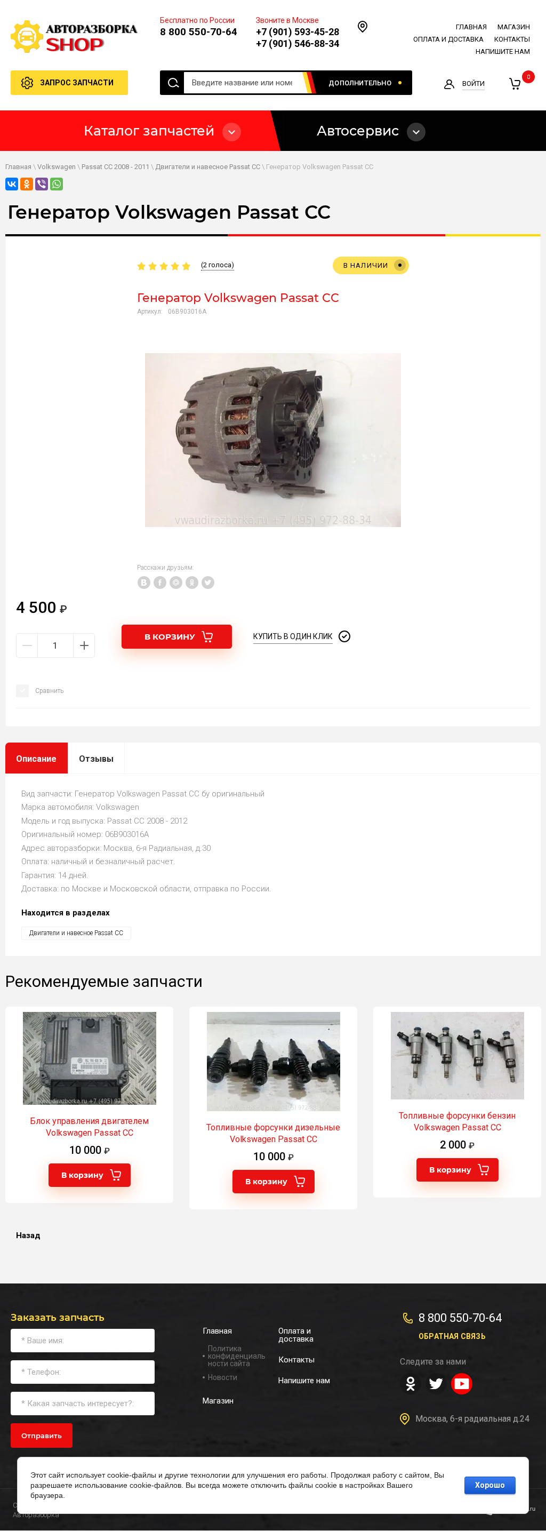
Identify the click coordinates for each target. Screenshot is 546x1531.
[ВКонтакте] (11, 184)
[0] (514, 83)
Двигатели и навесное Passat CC (207, 167)
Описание (36, 759)
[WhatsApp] (56, 184)
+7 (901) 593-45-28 (297, 31)
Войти (473, 83)
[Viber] (41, 184)
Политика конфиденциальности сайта (237, 1356)
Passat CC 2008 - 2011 (115, 167)
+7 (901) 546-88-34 (297, 43)
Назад (28, 1235)
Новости (222, 1377)
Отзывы (96, 759)
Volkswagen (56, 167)
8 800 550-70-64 (198, 32)
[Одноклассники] (26, 184)
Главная (18, 167)
